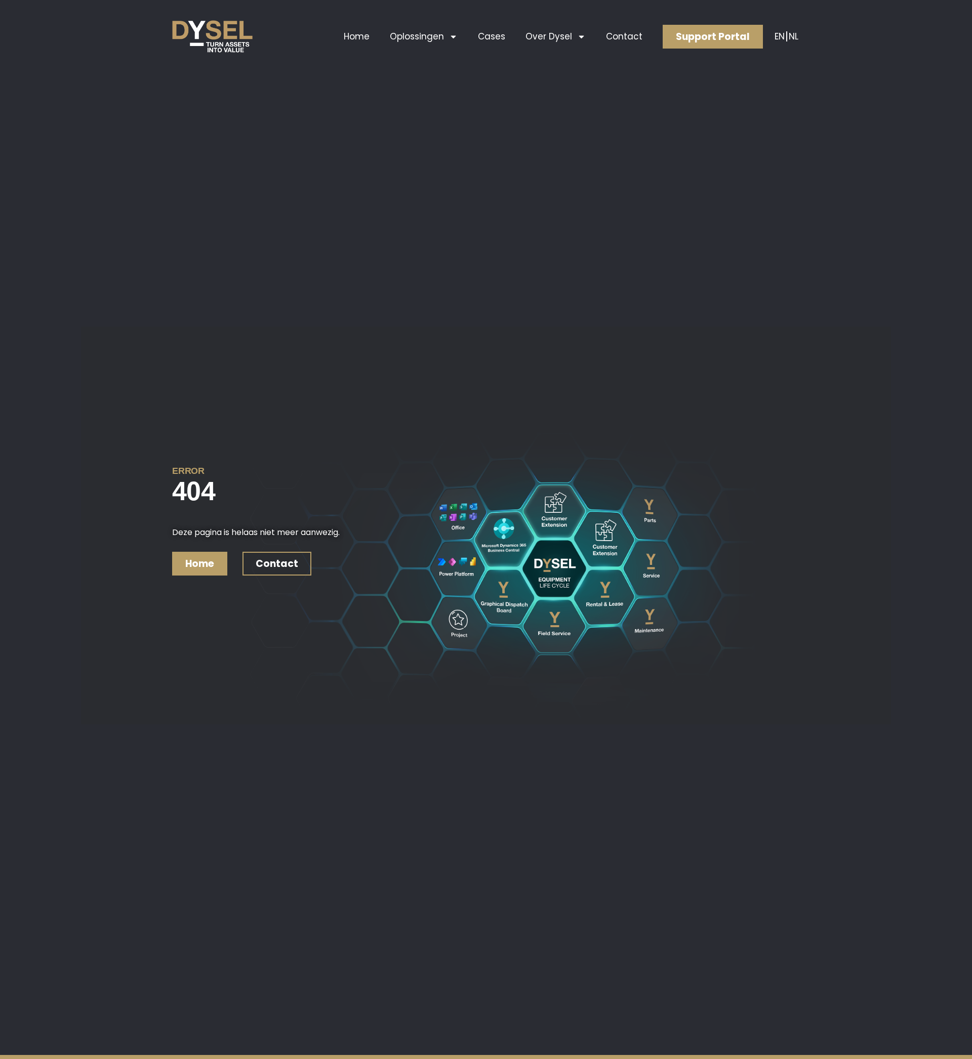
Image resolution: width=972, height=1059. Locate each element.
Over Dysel (548, 36)
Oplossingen (417, 36)
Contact (624, 36)
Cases (491, 36)
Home (357, 36)
